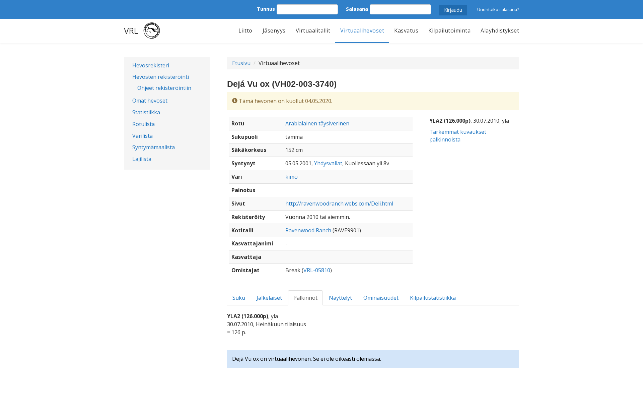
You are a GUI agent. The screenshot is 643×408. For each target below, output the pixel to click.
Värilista (142, 135)
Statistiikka (146, 112)
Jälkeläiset (269, 297)
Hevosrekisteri (150, 65)
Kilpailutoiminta (449, 30)
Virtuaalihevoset (362, 30)
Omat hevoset (149, 100)
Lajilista (141, 159)
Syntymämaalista (153, 147)
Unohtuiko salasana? (498, 9)
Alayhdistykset (500, 30)
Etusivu (241, 63)
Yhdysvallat (328, 163)
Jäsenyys (274, 30)
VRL (131, 30)
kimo (291, 176)
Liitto (245, 30)
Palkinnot (305, 297)
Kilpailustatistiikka (433, 297)
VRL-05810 (316, 270)
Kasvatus (406, 30)
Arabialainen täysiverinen (317, 123)
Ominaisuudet (381, 297)
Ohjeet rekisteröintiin (164, 88)
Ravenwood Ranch (308, 230)
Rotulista (143, 124)
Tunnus (266, 9)
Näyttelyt (340, 297)
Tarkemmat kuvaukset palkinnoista (457, 135)
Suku (238, 297)
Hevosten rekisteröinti (160, 76)
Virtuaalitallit (313, 30)
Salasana (357, 9)
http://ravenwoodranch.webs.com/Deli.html (339, 203)
